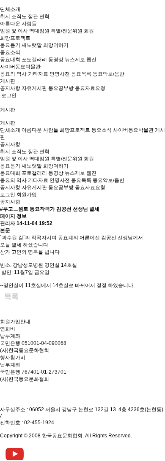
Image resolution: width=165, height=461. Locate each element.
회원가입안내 (15, 322)
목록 (11, 297)
